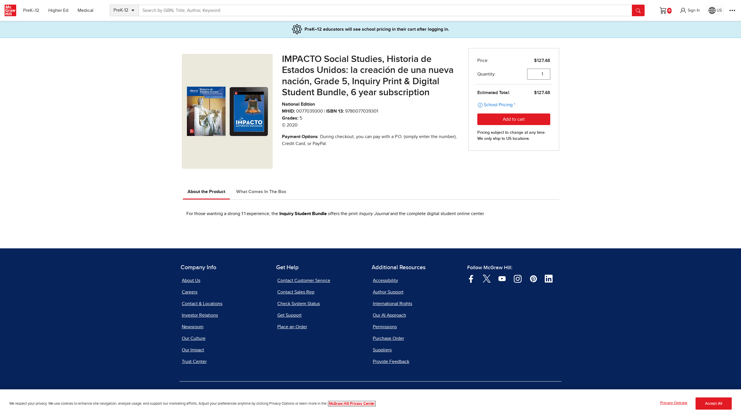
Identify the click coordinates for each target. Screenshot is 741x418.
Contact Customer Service (303, 280)
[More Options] (732, 10)
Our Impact (193, 350)
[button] (689, 10)
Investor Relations (200, 315)
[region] (370, 403)
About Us (191, 280)
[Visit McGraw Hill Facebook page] (471, 278)
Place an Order (292, 326)
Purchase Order (388, 338)
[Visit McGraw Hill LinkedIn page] (549, 278)
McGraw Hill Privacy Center (352, 404)
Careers (189, 292)
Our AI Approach (389, 315)
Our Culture (194, 338)
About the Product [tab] (206, 191)
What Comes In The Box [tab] (261, 191)
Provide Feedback (391, 361)
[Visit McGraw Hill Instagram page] (518, 278)
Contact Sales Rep (295, 292)
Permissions (385, 326)
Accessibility (385, 280)
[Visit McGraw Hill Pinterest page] (533, 278)
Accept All (713, 404)
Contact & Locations (202, 303)
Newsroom (192, 326)
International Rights (392, 303)
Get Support (289, 315)
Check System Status (298, 303)
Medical (85, 10)
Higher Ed (58, 10)
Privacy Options (673, 403)
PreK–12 (31, 10)
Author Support (388, 292)
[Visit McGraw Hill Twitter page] (487, 278)
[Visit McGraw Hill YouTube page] (502, 278)
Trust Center (194, 361)
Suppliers (382, 350)
